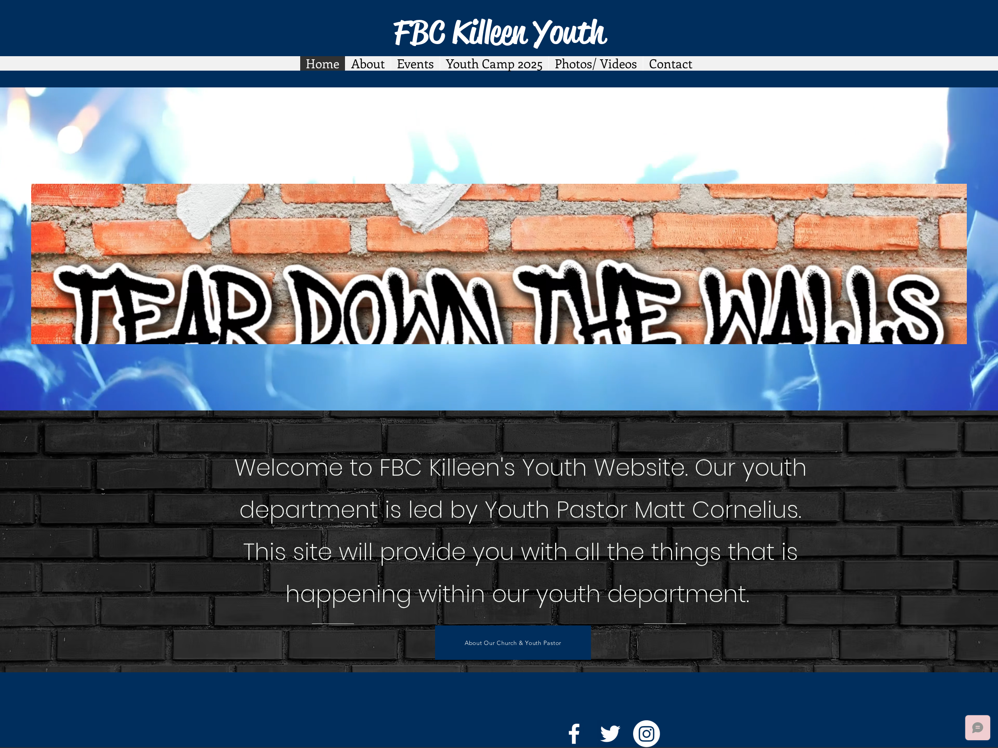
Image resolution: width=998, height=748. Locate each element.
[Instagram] (646, 733)
